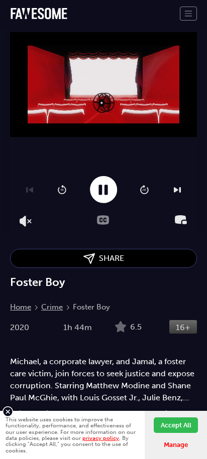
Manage (176, 444)
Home (20, 307)
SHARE (109, 258)
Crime (52, 307)
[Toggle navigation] (188, 14)
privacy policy (100, 437)
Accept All (176, 425)
